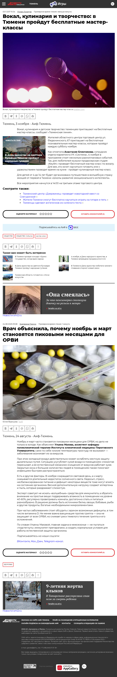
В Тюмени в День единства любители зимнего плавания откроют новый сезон (91, 267)
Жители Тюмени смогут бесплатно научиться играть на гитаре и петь (64, 199)
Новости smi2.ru (12, 315)
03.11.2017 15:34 (9, 12)
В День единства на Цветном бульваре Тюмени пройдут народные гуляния (32, 267)
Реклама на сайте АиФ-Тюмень (35, 620)
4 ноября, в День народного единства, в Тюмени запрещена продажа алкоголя (89, 258)
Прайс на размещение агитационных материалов (75, 620)
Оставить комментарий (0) (93, 214)
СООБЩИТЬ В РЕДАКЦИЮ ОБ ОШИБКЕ (89, 623)
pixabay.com (79, 109)
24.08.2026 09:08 (10, 324)
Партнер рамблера (46, 666)
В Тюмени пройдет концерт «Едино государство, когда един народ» (31, 258)
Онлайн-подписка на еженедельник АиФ (39, 623)
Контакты (66, 623)
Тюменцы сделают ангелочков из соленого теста (52, 202)
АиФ (21, 422)
